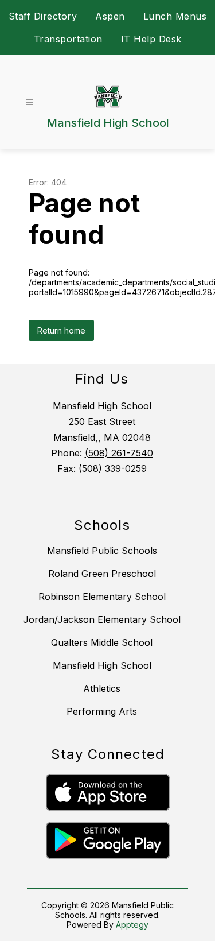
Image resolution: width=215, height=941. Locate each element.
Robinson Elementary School (102, 596)
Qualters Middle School (102, 642)
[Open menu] (29, 102)
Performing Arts (102, 711)
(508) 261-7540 (119, 453)
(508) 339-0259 (113, 468)
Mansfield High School (102, 665)
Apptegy (132, 925)
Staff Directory (43, 16)
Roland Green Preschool (102, 573)
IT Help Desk (151, 39)
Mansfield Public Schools (102, 550)
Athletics (101, 688)
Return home (61, 330)
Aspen (110, 16)
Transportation (68, 39)
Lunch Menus (175, 16)
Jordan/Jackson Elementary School (102, 619)
